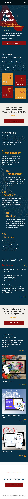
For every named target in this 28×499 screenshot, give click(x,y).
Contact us (14, 328)
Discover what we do (13, 43)
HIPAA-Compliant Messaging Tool (12, 422)
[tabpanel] (14, 284)
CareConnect (7, 457)
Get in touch (14, 121)
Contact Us (22, 356)
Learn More (22, 303)
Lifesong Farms (7, 387)
